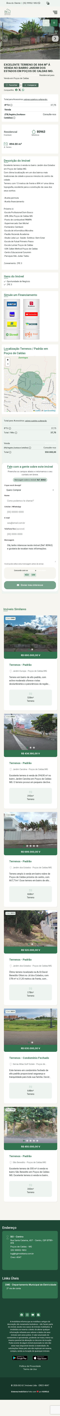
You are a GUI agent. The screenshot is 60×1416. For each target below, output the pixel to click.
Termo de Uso (30, 1369)
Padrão (16, 75)
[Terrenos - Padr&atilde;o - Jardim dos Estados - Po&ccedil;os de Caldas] (23, 12)
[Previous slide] (4, 38)
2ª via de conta (14, 1288)
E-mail (7, 518)
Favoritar (13, 85)
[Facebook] (22, 1315)
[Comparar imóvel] (54, 623)
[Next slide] (55, 38)
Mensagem (9, 540)
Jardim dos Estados (30, 75)
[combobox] (30, 490)
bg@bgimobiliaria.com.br (22, 1253)
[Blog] (38, 1315)
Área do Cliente (13, 3)
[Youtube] (33, 1315)
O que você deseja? (12, 485)
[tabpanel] (30, 38)
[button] (48, 3)
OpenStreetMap (49, 411)
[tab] (46, 22)
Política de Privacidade (30, 1366)
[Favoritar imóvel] (54, 619)
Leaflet (37, 411)
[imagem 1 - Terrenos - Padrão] (30, 633)
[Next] (53, 634)
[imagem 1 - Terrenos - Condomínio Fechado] (30, 1027)
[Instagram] (27, 1315)
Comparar (32, 85)
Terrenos (8, 75)
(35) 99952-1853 (30, 3)
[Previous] (8, 634)
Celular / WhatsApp (12, 507)
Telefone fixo (14, 529)
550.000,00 (50, 109)
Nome (6, 495)
